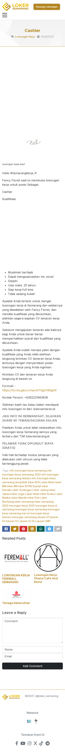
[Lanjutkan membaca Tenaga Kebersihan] (16, 594)
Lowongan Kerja (25, 36)
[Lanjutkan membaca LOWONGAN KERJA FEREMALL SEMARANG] (16, 557)
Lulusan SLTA (26, 521)
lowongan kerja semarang (31, 509)
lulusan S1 (12, 521)
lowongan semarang (24, 517)
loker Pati (33, 497)
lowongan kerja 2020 (22, 505)
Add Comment (32, 666)
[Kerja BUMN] (29, 720)
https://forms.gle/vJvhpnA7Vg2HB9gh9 (29, 390)
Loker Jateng (40, 489)
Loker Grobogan (22, 489)
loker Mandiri (19, 497)
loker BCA (34, 482)
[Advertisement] (32, 89)
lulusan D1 (43, 517)
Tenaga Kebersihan (16, 603)
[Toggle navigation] (4, 15)
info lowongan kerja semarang (28, 470)
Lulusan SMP (43, 521)
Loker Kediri (32, 493)
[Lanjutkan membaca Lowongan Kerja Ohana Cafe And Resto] (48, 557)
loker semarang (24, 501)
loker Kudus (47, 493)
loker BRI (12, 486)
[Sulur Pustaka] (36, 720)
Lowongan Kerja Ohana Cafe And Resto (46, 578)
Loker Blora (48, 482)
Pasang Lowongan (47, 6)
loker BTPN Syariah (29, 486)
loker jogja (17, 493)
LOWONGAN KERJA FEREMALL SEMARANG (16, 578)
